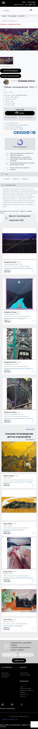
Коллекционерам (25, 675)
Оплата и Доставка (25, 688)
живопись (19, 127)
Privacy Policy (24, 694)
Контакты (23, 696)
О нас (21, 687)
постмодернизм (23, 125)
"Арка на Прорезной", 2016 (13, 414)
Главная (4, 16)
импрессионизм (9, 318)
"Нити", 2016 (7, 478)
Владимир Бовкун (26, 81)
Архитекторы (5, 675)
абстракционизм (30, 268)
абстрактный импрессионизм (14, 268)
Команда (22, 692)
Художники (5, 673)
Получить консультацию (7, 708)
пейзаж (21, 129)
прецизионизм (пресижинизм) (14, 368)
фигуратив (18, 626)
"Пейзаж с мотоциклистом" (9, 21)
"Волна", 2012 (8, 574)
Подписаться (19, 660)
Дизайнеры (5, 677)
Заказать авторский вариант (10, 76)
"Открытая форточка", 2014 (13, 264)
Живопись (22, 16)
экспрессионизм (8, 578)
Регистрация (31, 2)
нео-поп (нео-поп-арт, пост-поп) (14, 482)
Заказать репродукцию (10, 70)
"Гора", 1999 (7, 526)
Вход (23, 2)
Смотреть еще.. (30, 429)
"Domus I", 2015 (8, 621)
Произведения (12, 16)
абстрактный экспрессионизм (13, 530)
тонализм (29, 482)
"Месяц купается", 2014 (12, 314)
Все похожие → (30, 439)
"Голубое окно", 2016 (11, 364)
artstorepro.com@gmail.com (10, 719)
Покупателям (24, 673)
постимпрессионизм (11, 125)
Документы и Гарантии (26, 690)
